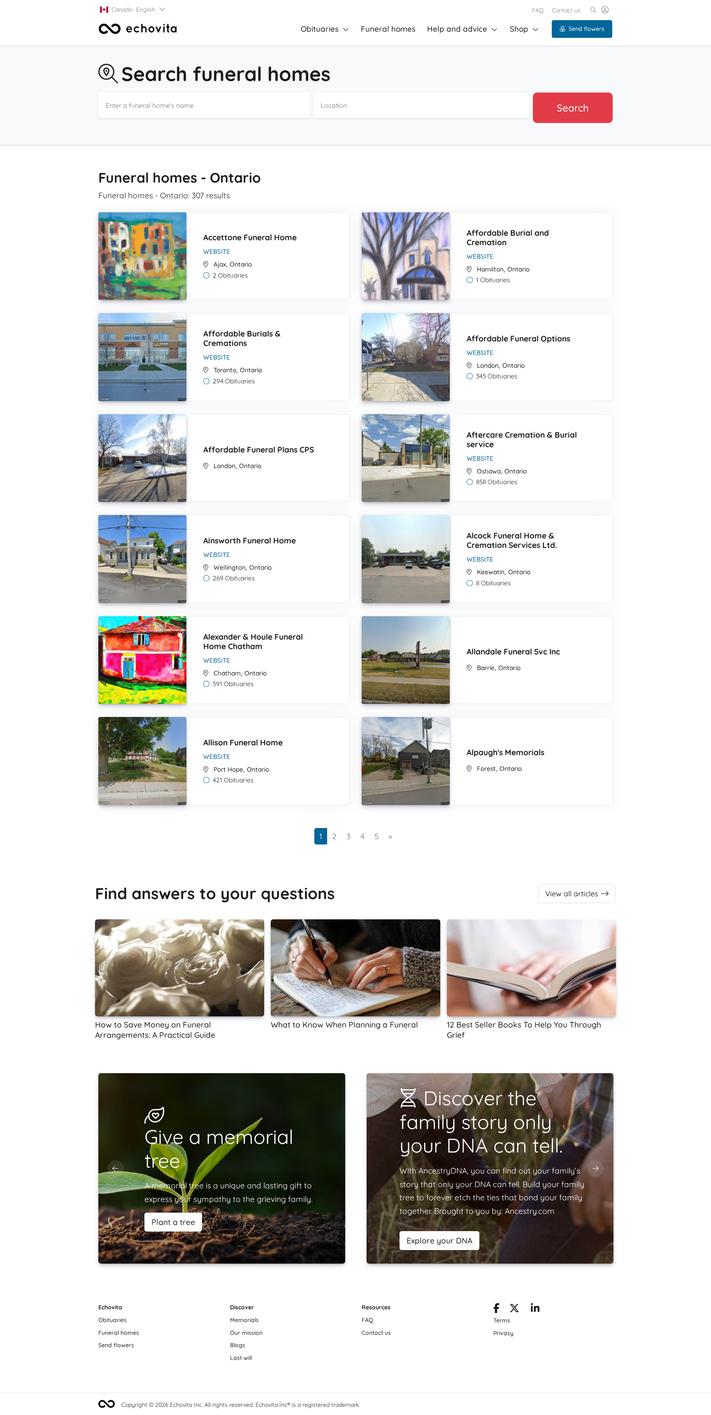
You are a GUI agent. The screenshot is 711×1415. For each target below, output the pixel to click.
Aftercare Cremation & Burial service (522, 439)
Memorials (244, 1320)
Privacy (503, 1333)
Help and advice (457, 29)
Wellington (230, 567)
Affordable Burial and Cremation (508, 237)
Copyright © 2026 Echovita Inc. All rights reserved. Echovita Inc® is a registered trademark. (240, 1404)
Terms (501, 1320)
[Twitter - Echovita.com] (514, 1309)
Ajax (220, 264)
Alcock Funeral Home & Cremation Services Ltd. (512, 540)
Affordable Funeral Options (518, 338)
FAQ (538, 10)
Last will (241, 1358)
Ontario (241, 264)
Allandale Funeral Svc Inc (513, 651)
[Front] (138, 29)
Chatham (227, 673)
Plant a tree (173, 1222)
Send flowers (586, 28)
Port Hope (228, 769)
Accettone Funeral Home (250, 237)
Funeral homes (388, 29)
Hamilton (490, 269)
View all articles (571, 893)
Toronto (225, 370)
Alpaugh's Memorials (505, 752)
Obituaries (320, 29)
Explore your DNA (439, 1241)
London (488, 365)
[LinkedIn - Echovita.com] (535, 1309)
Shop (519, 29)
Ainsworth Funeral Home (249, 540)
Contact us (566, 10)
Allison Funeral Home (243, 742)
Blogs (237, 1345)
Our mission (246, 1332)
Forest (486, 768)
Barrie (486, 668)
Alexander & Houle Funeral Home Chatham (253, 641)
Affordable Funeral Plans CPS (258, 450)
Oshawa (489, 471)
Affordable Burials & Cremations (242, 338)
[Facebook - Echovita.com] (496, 1309)
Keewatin (490, 572)
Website (216, 251)
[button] (133, 9)
